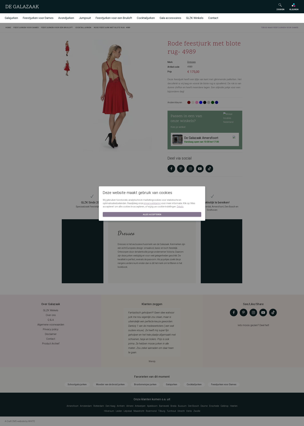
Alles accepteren (152, 214)
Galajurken (11, 18)
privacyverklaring (152, 203)
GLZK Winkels (194, 18)
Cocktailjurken (146, 18)
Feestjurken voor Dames (38, 18)
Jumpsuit (85, 18)
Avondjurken (66, 18)
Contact (213, 18)
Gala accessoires (170, 18)
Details (180, 206)
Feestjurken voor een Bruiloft (114, 18)
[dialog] (152, 213)
